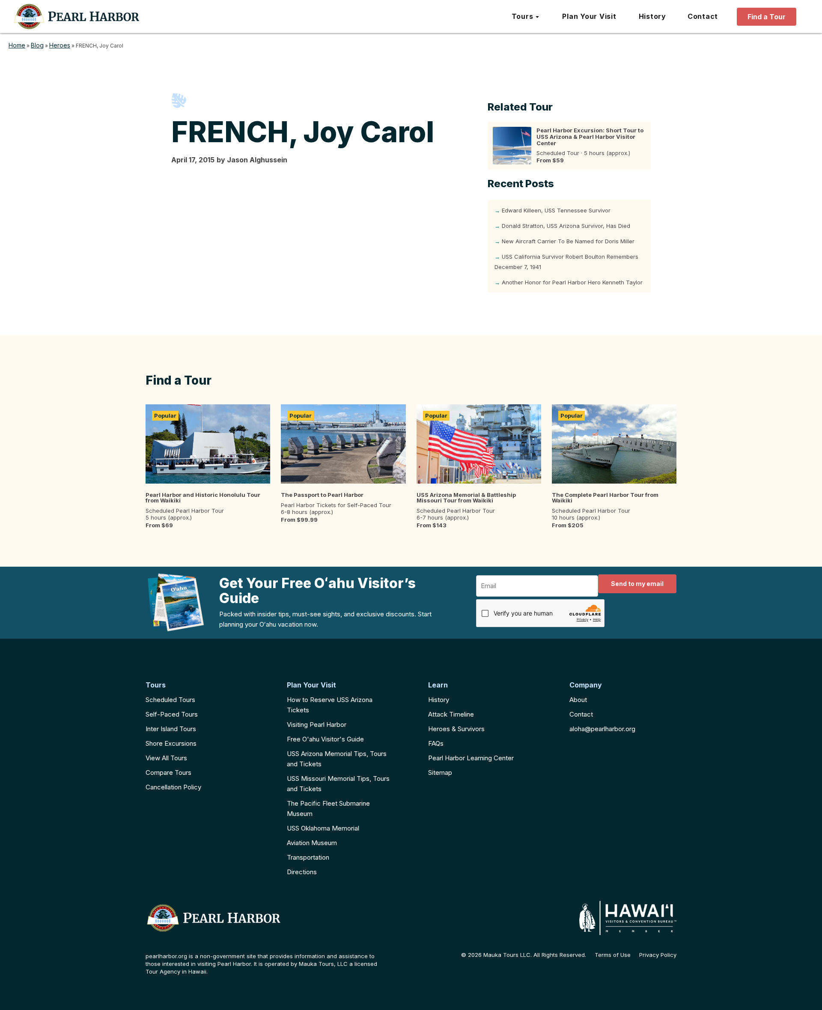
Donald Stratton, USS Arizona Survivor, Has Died (566, 225)
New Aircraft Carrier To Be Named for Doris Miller (568, 241)
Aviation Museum (312, 843)
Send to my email (637, 583)
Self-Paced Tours (172, 714)
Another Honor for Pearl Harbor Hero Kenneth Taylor (572, 282)
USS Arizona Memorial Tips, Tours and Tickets (337, 759)
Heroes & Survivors (456, 729)
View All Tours (166, 758)
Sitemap (440, 772)
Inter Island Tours (171, 729)
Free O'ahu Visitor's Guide (325, 739)
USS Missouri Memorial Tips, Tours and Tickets (338, 783)
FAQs (436, 743)
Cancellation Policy (173, 787)
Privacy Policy (657, 955)
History (438, 700)
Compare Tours (168, 772)
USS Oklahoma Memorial (323, 828)
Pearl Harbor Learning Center (471, 758)
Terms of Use (613, 955)
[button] (526, 16)
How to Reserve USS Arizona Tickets (329, 705)
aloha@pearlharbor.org (602, 729)
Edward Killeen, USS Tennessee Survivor (556, 210)
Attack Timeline (451, 714)
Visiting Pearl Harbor (316, 724)
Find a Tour (767, 16)
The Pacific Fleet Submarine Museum (328, 808)
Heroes (59, 45)
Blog (37, 45)
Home (17, 45)
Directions (302, 872)
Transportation (308, 857)
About (578, 700)
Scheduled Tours (170, 700)
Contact (581, 714)
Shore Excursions (171, 743)
